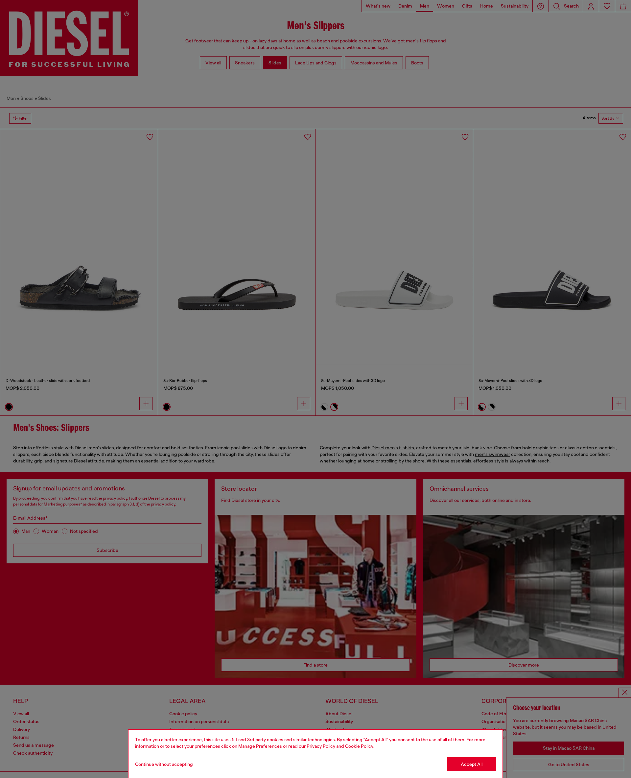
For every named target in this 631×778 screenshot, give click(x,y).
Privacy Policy (321, 746)
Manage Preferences (260, 746)
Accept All (471, 764)
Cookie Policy (359, 746)
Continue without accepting (164, 764)
